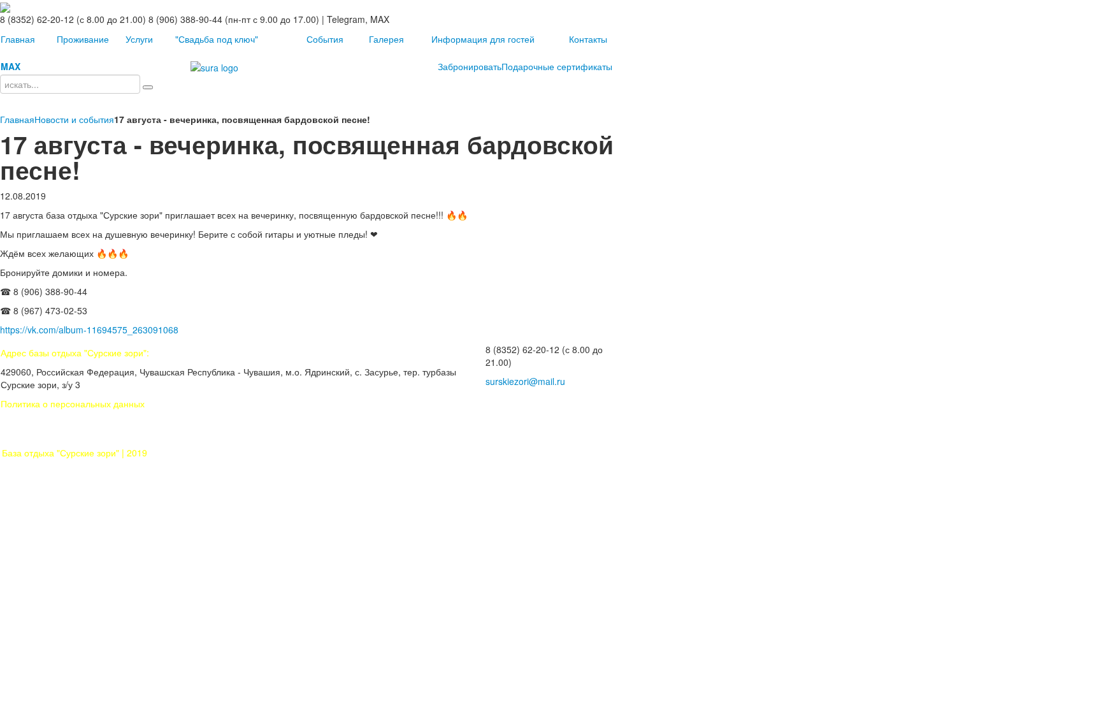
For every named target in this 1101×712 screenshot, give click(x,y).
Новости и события (74, 119)
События (324, 39)
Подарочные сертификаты (556, 66)
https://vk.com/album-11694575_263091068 (89, 329)
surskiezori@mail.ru (525, 381)
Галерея (386, 39)
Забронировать (469, 66)
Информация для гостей (483, 39)
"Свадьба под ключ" (216, 39)
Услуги (139, 39)
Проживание (83, 39)
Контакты (588, 39)
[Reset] (148, 87)
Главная (18, 39)
